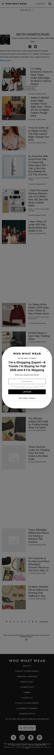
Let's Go (27, 392)
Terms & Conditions (40, 386)
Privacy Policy (21, 387)
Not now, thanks (27, 398)
